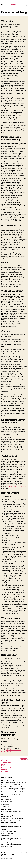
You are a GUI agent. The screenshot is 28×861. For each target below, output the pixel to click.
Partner (3, 766)
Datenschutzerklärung (7, 767)
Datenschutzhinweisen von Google (16, 486)
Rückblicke (4, 771)
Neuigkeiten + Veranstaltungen (6, 761)
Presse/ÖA (4, 769)
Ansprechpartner (6, 764)
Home (3, 759)
